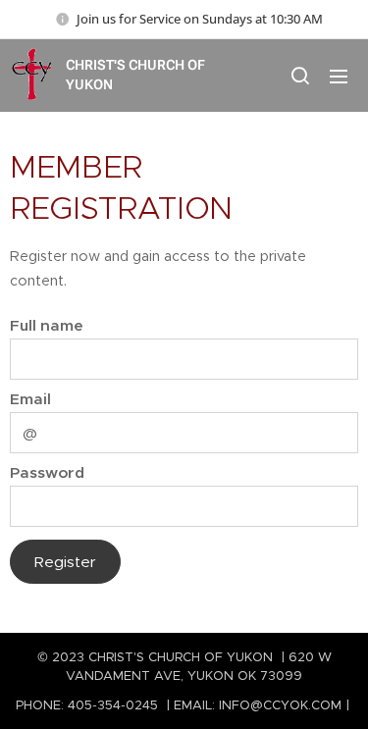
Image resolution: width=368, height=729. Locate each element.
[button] (299, 75)
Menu (338, 75)
